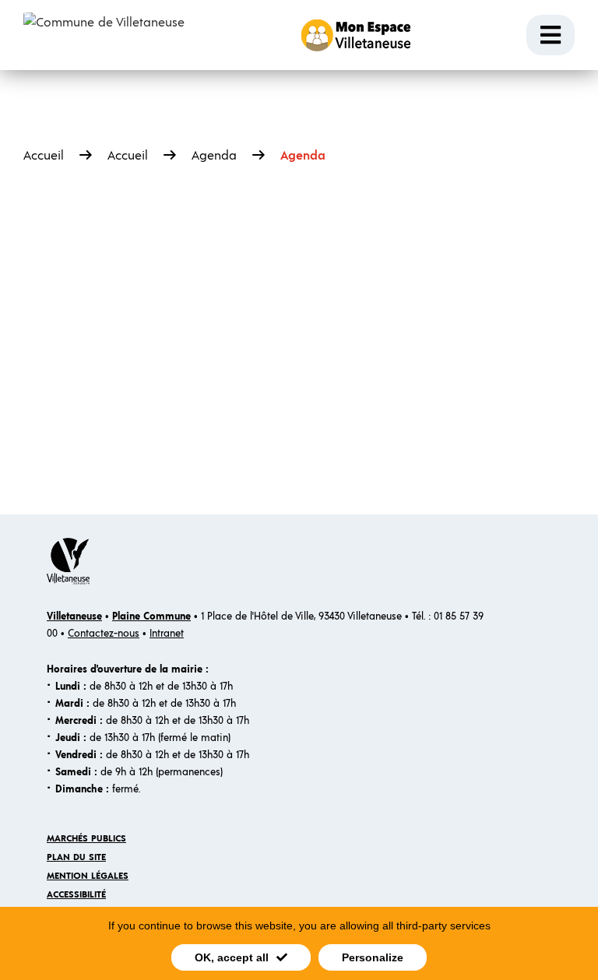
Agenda (214, 155)
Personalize (372, 957)
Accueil (43, 155)
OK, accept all (232, 957)
